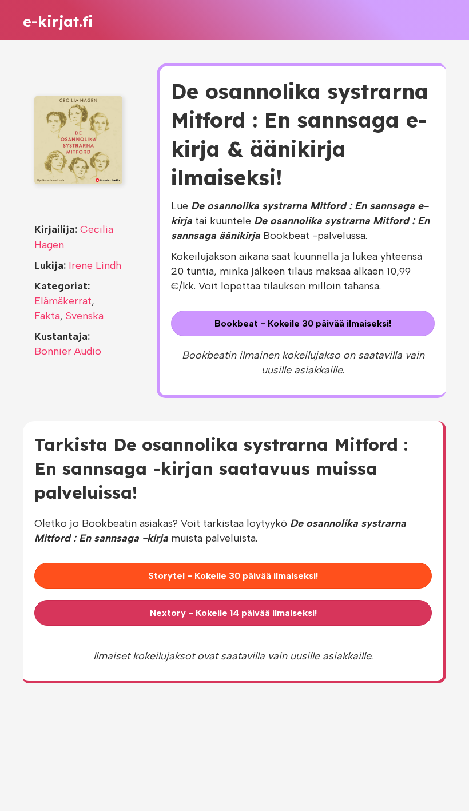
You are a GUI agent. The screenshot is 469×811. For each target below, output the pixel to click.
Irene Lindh (95, 265)
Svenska (85, 315)
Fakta (47, 315)
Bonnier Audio (67, 351)
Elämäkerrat (63, 301)
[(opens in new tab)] (78, 139)
